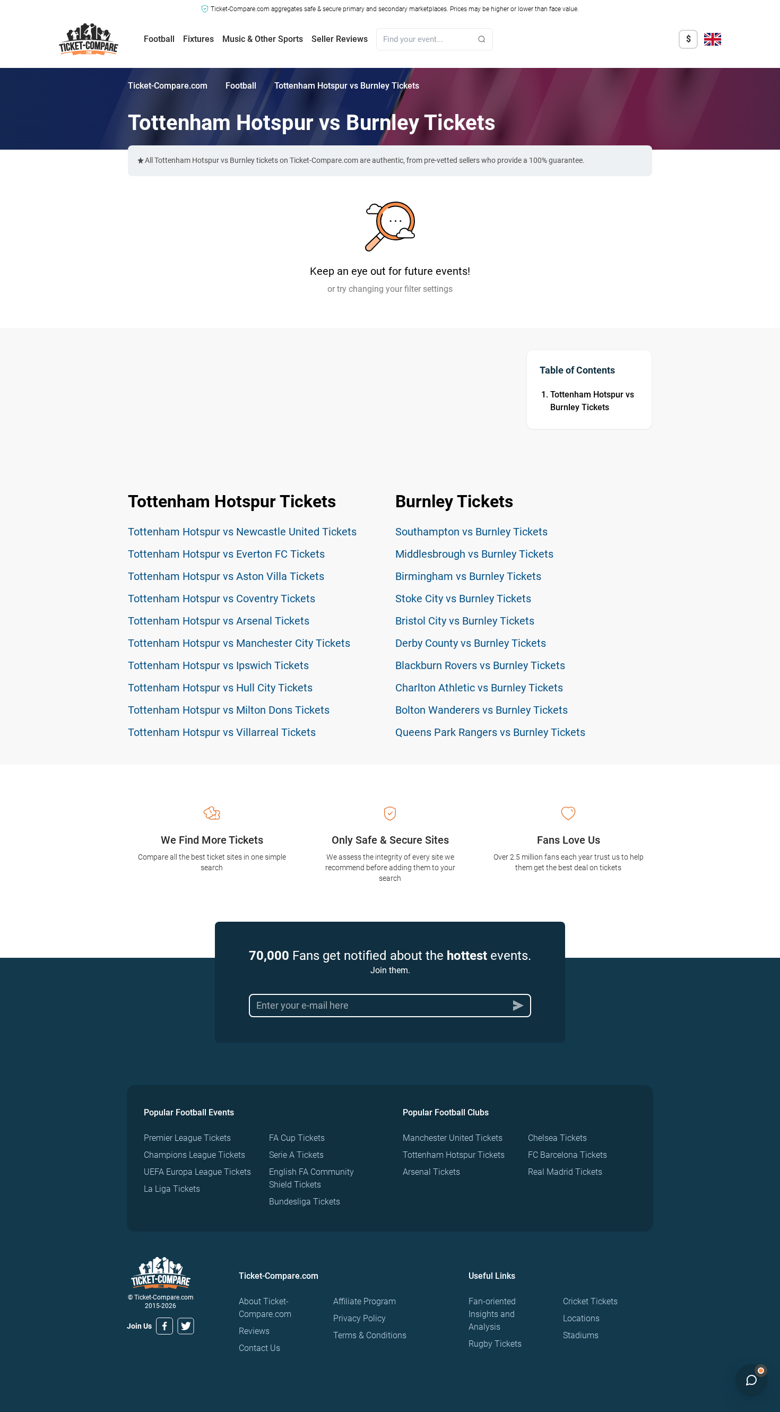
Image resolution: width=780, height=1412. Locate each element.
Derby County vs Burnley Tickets (470, 643)
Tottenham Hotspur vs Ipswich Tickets (218, 665)
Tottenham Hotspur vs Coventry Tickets (221, 598)
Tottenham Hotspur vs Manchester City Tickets (239, 643)
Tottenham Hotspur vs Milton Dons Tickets (229, 710)
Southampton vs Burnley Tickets (471, 531)
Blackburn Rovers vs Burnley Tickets (480, 665)
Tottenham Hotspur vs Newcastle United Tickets (242, 531)
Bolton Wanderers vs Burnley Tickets (481, 710)
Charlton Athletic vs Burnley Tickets (479, 687)
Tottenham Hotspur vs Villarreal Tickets (222, 732)
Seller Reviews (339, 39)
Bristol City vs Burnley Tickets (464, 620)
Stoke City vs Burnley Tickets (463, 598)
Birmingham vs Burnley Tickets (468, 576)
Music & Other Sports (262, 39)
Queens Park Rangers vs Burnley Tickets (490, 732)
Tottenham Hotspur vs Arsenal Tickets (218, 620)
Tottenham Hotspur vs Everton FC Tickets (226, 554)
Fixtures (198, 39)
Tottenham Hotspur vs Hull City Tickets (220, 687)
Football (159, 39)
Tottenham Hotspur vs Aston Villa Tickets (226, 576)
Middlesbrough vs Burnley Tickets (474, 554)
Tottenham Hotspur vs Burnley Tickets (592, 400)
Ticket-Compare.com (167, 86)
